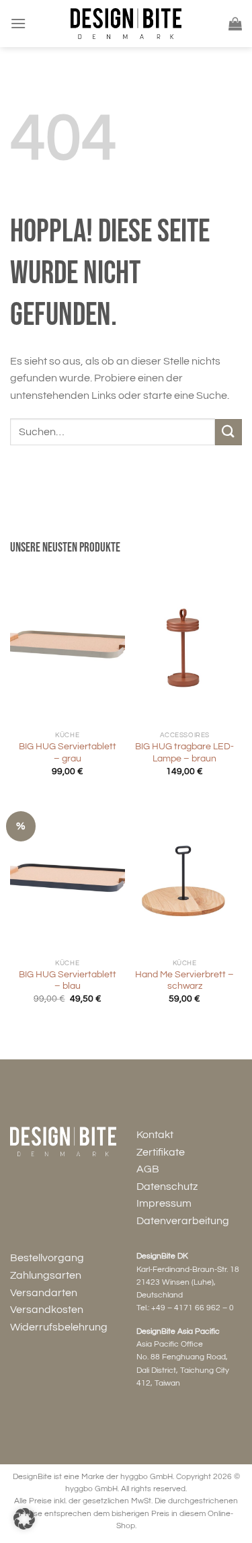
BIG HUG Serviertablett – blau (67, 980)
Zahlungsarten (45, 1275)
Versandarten (43, 1292)
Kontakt (154, 1134)
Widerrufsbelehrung (59, 1327)
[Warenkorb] (235, 23)
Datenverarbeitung (182, 1220)
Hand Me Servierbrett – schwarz (184, 980)
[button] (24, 1519)
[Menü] (18, 23)
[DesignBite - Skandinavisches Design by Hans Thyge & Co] (126, 23)
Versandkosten (46, 1309)
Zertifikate (160, 1152)
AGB (147, 1169)
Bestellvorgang (47, 1257)
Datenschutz (167, 1186)
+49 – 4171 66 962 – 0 (192, 1308)
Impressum (164, 1203)
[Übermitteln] (228, 432)
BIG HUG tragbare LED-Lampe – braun (184, 752)
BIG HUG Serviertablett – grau (67, 752)
